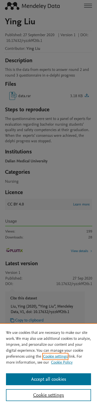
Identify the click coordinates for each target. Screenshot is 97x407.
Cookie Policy (62, 362)
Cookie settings (55, 356)
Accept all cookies (48, 379)
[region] (48, 365)
